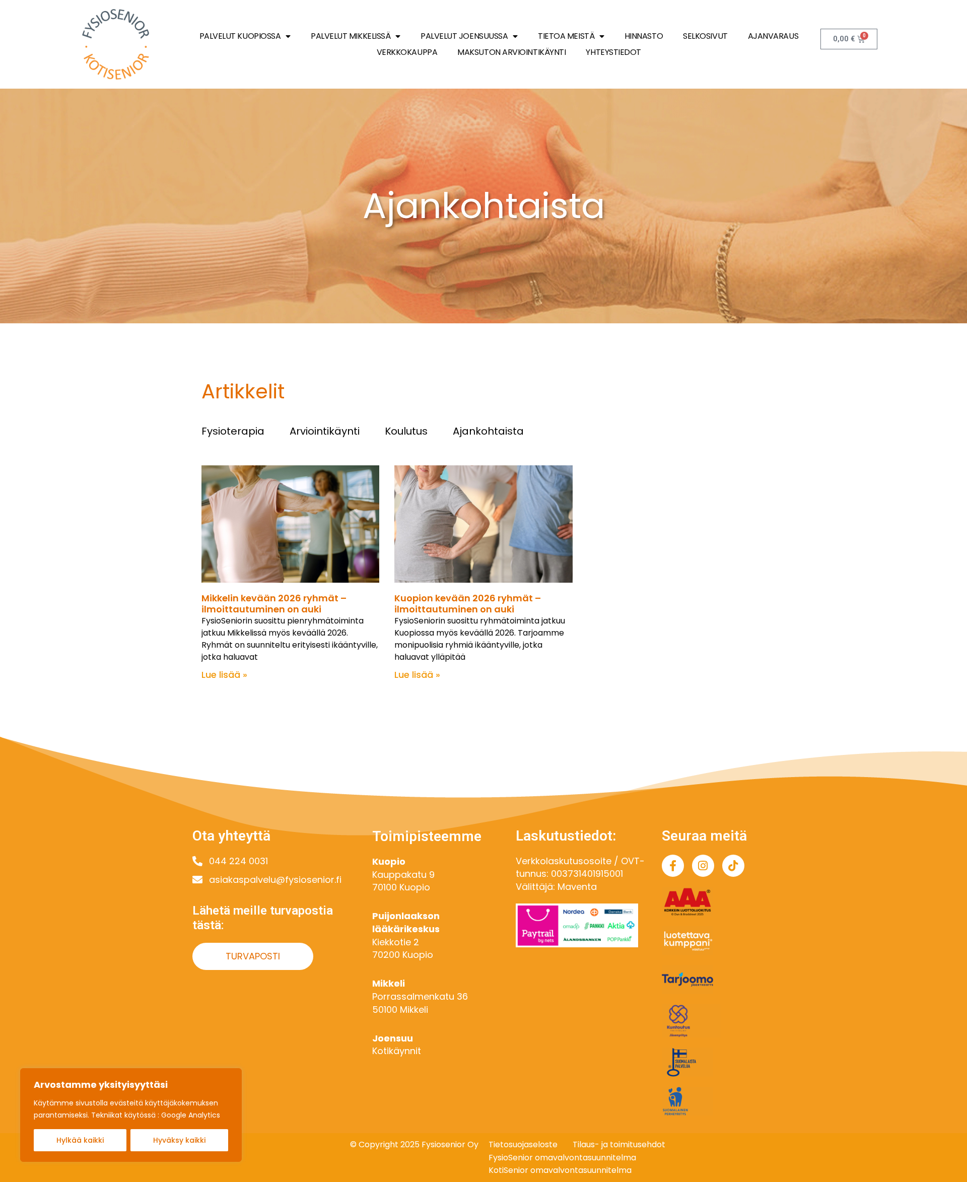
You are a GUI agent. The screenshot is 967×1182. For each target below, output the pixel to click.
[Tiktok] (733, 866)
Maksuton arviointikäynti (511, 52)
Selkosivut (705, 36)
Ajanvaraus (773, 36)
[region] (131, 1115)
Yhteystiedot (613, 52)
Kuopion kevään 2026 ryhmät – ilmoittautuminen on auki (467, 603)
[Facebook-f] (673, 866)
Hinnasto (644, 36)
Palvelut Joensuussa (464, 36)
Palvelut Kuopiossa (240, 36)
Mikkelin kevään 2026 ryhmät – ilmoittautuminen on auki (274, 603)
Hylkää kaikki (80, 1140)
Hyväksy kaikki (179, 1140)
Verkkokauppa (407, 52)
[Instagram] (703, 866)
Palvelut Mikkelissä (350, 36)
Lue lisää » (224, 674)
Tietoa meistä (566, 36)
